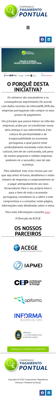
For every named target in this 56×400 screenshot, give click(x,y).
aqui (47, 212)
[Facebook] (42, 39)
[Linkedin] (49, 39)
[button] (28, 28)
